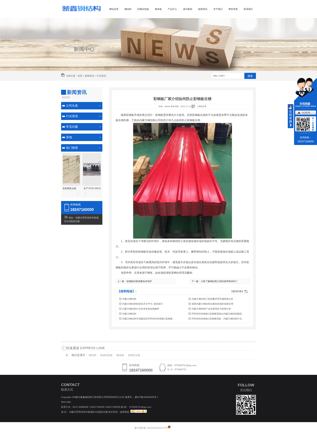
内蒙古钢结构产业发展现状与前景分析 (211, 308)
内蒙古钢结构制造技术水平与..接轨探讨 (142, 303)
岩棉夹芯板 (134, 355)
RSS (63, 402)
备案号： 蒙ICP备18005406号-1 (141, 397)
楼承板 (158, 9)
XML (69, 402)
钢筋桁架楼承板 (82, 188)
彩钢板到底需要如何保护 (139, 281)
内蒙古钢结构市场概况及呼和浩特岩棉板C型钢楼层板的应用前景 (148, 318)
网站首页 (114, 9)
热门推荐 (72, 147)
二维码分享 (201, 106)
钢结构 (127, 9)
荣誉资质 (233, 9)
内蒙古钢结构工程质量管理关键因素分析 (212, 299)
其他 (69, 137)
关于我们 (218, 9)
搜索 (250, 76)
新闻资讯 (202, 9)
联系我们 (248, 9)
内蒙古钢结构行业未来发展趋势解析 (140, 308)
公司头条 (72, 105)
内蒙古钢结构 (129, 299)
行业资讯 (101, 75)
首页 (80, 75)
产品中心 (172, 9)
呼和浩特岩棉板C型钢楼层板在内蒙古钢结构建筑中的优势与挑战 (218, 313)
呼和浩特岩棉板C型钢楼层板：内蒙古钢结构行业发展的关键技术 (218, 318)
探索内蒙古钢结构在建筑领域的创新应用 (212, 303)
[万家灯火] (138, 412)
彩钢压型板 (143, 9)
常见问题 (72, 126)
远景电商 (124, 412)
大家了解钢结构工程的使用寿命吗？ (219, 281)
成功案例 (187, 9)
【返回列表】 (237, 291)
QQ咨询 (306, 112)
